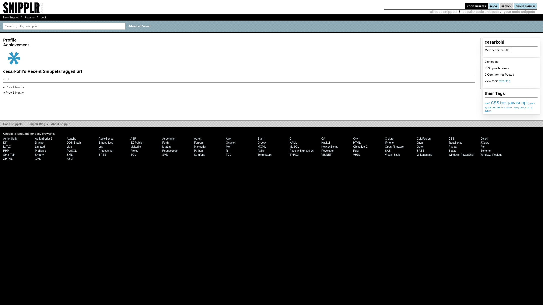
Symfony (199, 154)
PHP (6, 150)
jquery (532, 103)
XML (38, 158)
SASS (420, 150)
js (532, 107)
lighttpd (40, 146)
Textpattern (265, 154)
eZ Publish (137, 142)
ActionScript (10, 138)
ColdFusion (424, 138)
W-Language (424, 154)
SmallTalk (9, 154)
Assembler (168, 138)
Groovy (262, 142)
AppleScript (106, 138)
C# (323, 138)
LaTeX (7, 146)
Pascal (453, 146)
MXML (262, 146)
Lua (101, 146)
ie (502, 107)
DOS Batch (74, 142)
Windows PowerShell (461, 154)
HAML (293, 142)
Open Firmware (394, 146)
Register (30, 17)
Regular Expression (301, 150)
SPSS (102, 154)
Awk (228, 138)
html (503, 103)
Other (420, 146)
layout (488, 107)
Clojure (389, 138)
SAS (388, 150)
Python (198, 150)
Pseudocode (170, 150)
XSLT (70, 158)
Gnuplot (230, 142)
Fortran (198, 142)
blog (493, 6)
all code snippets (443, 12)
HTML (357, 142)
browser (508, 107)
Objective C (360, 146)
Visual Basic (392, 154)
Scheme (485, 150)
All (5, 79)
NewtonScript (329, 146)
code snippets (476, 6)
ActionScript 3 (43, 138)
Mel (228, 146)
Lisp (69, 146)
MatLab (166, 146)
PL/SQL (72, 150)
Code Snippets (12, 124)
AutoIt (198, 138)
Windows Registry (491, 154)
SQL (133, 154)
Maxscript (200, 146)
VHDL (356, 154)
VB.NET (326, 154)
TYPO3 (294, 154)
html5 (487, 103)
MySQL (294, 146)
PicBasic (40, 150)
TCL (228, 154)
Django (39, 142)
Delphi (484, 138)
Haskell (325, 142)
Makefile (135, 146)
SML (70, 154)
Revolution (327, 150)
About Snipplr (60, 124)
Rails (261, 150)
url (528, 107)
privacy (506, 6)
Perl (482, 146)
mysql (516, 107)
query (523, 107)
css (495, 102)
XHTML (8, 158)
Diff (5, 142)
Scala (452, 150)
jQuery (484, 142)
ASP (133, 138)
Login (44, 17)
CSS (451, 138)
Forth (165, 142)
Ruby (356, 150)
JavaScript (455, 142)
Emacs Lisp (106, 142)
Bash (261, 138)
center (496, 107)
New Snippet (11, 17)
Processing (105, 150)
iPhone (389, 142)
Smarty (39, 154)
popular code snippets (480, 12)
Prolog (134, 150)
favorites (504, 81)
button (488, 111)
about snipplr (525, 6)
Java (420, 142)
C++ (355, 138)
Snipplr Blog (36, 124)
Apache (71, 138)
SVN (165, 154)
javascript (518, 102)
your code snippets (519, 12)
